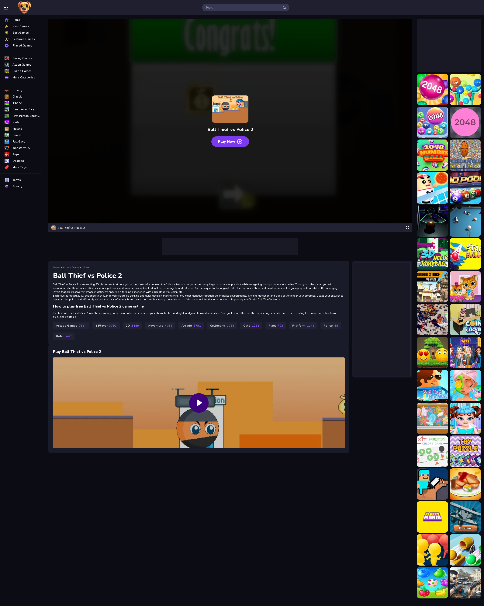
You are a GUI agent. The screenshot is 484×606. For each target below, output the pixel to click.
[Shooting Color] (465, 550)
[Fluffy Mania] (432, 517)
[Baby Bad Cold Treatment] (465, 418)
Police (330, 326)
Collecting (222, 326)
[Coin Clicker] (465, 319)
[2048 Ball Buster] (465, 89)
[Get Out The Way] (432, 385)
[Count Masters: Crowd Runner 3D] (432, 550)
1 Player (85, 267)
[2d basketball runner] (465, 155)
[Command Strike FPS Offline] (432, 286)
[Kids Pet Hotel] (465, 286)
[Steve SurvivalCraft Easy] (432, 484)
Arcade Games (71, 267)
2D (132, 326)
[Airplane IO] (465, 517)
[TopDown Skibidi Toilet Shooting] (432, 319)
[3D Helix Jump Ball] (432, 254)
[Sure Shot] (465, 582)
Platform (303, 326)
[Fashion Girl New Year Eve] (465, 352)
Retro (63, 336)
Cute (251, 326)
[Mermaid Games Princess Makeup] (465, 385)
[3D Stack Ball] (465, 254)
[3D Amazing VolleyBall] (432, 188)
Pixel (275, 326)
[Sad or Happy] (432, 352)
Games (56, 267)
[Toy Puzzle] (465, 451)
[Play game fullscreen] (407, 227)
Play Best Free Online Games (24, 8)
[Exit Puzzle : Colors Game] (432, 451)
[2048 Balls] (432, 122)
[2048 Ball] (432, 89)
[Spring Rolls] (465, 484)
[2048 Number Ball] (432, 155)
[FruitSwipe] (432, 582)
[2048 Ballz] (465, 122)
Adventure (160, 326)
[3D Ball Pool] (465, 188)
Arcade (191, 326)
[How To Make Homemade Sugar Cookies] (432, 418)
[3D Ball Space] (432, 221)
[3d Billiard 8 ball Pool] (465, 221)
